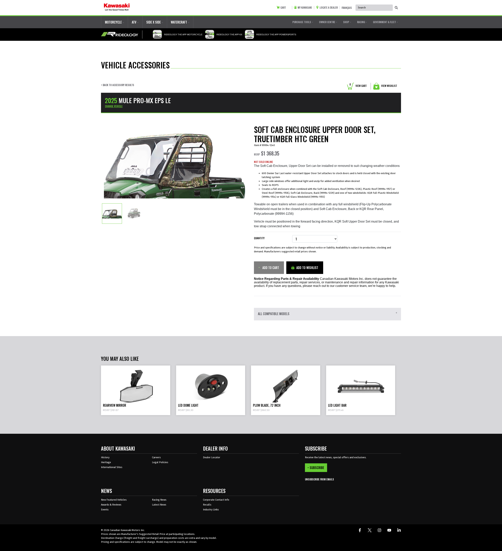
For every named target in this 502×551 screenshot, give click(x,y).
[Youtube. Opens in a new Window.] (389, 530)
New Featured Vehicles (114, 499)
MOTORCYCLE (114, 22)
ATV (134, 22)
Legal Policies (160, 462)
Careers (156, 457)
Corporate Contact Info (216, 499)
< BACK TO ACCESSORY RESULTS (117, 85)
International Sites (111, 467)
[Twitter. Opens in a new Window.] (370, 530)
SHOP (346, 22)
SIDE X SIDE (154, 22)
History (105, 457)
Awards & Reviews (111, 504)
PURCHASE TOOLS (302, 22)
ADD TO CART (270, 267)
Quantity (259, 238)
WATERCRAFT (179, 22)
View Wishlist (389, 86)
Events (105, 509)
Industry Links (211, 509)
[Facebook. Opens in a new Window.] (360, 530)
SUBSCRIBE (317, 467)
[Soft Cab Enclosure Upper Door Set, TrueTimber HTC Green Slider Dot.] (112, 213)
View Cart (358, 86)
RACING (361, 22)
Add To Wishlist (307, 267)
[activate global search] (396, 7)
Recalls (207, 504)
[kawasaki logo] (117, 7)
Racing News (159, 499)
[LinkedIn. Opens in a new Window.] (399, 530)
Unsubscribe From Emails (319, 479)
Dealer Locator (211, 457)
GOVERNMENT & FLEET (385, 22)
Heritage (106, 462)
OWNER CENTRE (327, 22)
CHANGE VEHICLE (114, 106)
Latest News (159, 504)
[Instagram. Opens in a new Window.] (379, 530)
